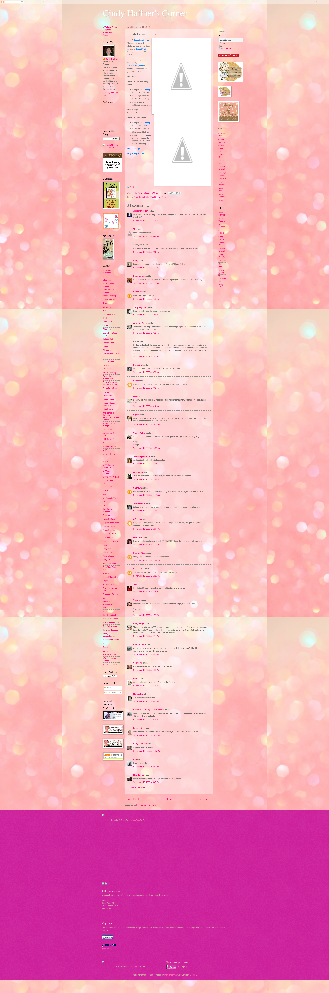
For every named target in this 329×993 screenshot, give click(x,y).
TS (104, 643)
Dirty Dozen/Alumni (111, 354)
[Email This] (169, 193)
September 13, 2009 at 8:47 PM (146, 782)
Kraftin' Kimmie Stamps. (109, 424)
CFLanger (137, 519)
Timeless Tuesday (110, 630)
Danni (135, 679)
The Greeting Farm (158, 197)
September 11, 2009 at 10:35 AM (147, 448)
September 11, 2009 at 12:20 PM (147, 545)
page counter (107, 949)
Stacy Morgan (139, 276)
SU (104, 598)
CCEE (105, 325)
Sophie (106, 581)
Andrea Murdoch (222, 134)
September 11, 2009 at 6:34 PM (146, 686)
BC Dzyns (107, 307)
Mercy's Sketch (109, 454)
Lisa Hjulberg (139, 775)
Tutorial (106, 647)
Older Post (206, 799)
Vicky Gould (220, 286)
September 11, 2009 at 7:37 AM (146, 268)
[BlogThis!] (172, 193)
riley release (108, 552)
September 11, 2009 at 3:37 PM (146, 654)
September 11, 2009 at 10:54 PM (147, 735)
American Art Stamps (108, 291)
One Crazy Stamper (107, 510)
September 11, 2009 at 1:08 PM (146, 592)
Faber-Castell (108, 361)
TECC (105, 608)
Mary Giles (138, 694)
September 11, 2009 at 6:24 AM (146, 221)
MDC (105, 450)
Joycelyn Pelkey (140, 323)
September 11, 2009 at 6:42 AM (146, 236)
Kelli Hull (222, 179)
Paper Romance (110, 526)
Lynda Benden (221, 183)
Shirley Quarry (221, 271)
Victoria (136, 600)
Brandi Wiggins (221, 220)
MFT (105, 458)
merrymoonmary (171, 975)
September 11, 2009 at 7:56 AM (146, 315)
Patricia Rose (139, 728)
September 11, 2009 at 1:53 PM (146, 615)
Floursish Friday (109, 372)
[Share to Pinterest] (179, 193)
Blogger (193, 975)
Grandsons (107, 396)
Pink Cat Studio (109, 534)
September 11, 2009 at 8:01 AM (146, 333)
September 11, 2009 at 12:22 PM (147, 560)
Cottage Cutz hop (110, 343)
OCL (105, 505)
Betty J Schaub (140, 744)
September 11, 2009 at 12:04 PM (147, 529)
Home (169, 799)
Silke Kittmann (222, 195)
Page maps (107, 515)
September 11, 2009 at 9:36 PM (146, 720)
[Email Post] (164, 193)
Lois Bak (222, 261)
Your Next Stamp (110, 664)
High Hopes (108, 409)
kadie (135, 396)
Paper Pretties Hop (111, 523)
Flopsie (106, 365)
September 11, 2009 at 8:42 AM (146, 406)
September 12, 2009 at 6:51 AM (146, 767)
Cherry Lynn (108, 329)
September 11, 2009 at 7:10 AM (146, 252)
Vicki (220, 200)
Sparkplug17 (138, 569)
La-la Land (107, 429)
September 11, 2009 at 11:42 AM (146, 495)
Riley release (108, 556)
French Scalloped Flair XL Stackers (110, 383)
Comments (111, 692)
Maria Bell (220, 189)
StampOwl (138, 365)
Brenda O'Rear (221, 226)
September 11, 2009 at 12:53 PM (147, 576)
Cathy (135, 261)
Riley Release (109, 560)
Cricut (105, 346)
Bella (105, 311)
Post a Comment (138, 788)
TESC (105, 611)
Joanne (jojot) (139, 503)
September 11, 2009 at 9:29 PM (146, 701)
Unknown (137, 292)
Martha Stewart (109, 446)
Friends (106, 392)
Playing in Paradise (111, 541)
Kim (135, 759)
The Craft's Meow (110, 619)
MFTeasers (107, 487)
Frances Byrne (221, 156)
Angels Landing (109, 296)
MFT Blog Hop (109, 461)
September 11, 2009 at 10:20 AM (147, 424)
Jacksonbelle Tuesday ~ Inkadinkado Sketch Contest (111, 416)
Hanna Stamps (109, 399)
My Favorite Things (111, 498)
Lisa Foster (138, 537)
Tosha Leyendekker (141, 456)
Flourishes (107, 369)
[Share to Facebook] (177, 193)
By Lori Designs (109, 314)
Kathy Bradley (221, 256)
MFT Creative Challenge (108, 466)
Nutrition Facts (135, 820)
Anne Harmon (221, 214)
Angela (221, 139)
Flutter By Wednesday (108, 377)
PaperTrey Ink (109, 530)
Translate (227, 48)
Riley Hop (107, 549)
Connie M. (137, 663)
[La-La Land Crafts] (230, 81)
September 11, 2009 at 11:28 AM (146, 479)
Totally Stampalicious (109, 635)
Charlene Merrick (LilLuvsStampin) (148, 710)
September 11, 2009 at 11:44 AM (146, 511)
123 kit (105, 276)
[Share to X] (174, 193)
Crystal (136, 415)
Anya (105, 303)
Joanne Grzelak (221, 168)
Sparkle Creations (110, 584)
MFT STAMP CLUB (111, 477)
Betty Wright (138, 624)
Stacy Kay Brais (140, 307)
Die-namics (107, 350)
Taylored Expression (107, 603)
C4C (105, 318)
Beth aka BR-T (139, 645)
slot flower (107, 573)
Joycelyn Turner (222, 174)
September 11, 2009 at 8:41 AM (146, 388)
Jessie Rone (221, 162)
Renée (136, 381)
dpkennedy (138, 472)
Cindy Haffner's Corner (145, 13)
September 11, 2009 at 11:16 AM (146, 464)
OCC (105, 502)
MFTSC (106, 491)
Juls (135, 584)
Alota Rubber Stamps (108, 285)
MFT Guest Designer (107, 472)
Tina (135, 229)
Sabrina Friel (221, 265)
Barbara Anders (221, 144)
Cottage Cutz (108, 339)
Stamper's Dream (110, 594)
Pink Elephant (108, 538)
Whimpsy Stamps (110, 655)
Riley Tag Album (109, 564)
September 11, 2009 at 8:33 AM (146, 372)
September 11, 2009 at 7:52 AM (146, 299)
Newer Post (132, 799)
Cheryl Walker (139, 433)
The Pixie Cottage (110, 626)
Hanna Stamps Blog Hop (109, 404)
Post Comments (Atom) (146, 805)
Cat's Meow (108, 322)
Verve (105, 651)
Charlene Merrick (222, 232)
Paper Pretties (109, 519)
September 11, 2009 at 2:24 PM (146, 636)
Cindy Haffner (143, 193)
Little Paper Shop (110, 439)
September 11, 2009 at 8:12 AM (146, 356)
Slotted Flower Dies (111, 577)
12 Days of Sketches (107, 271)
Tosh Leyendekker (222, 278)
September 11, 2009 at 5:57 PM (146, 670)
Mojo (105, 494)
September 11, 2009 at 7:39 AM (146, 283)
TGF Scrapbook (109, 615)
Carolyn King (139, 553)
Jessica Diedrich (140, 211)
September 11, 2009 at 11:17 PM (146, 751)
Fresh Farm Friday (141, 197)
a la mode (107, 280)
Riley (105, 545)
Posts (108, 688)
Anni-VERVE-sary (110, 299)
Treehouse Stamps (111, 640)
